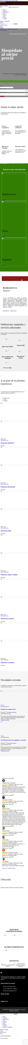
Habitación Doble (6, 531)
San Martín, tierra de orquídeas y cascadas (13, 740)
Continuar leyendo (5, 720)
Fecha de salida (3, 92)
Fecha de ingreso (3, 88)
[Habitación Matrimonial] (14, 447)
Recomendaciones (5, 706)
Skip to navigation (4, 0)
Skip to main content (13, 0)
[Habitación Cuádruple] (14, 623)
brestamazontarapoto (11, 712)
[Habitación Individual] (14, 403)
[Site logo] (4, 7)
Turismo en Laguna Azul (8, 709)
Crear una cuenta (4, 1038)
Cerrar (1, 1030)
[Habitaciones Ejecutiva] (14, 579)
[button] (14, 997)
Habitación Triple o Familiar (9, 574)
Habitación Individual (7, 443)
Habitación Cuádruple (7, 662)
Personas (2, 86)
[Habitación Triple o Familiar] (14, 535)
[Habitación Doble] (14, 491)
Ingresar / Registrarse (7, 1027)
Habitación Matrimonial (8, 487)
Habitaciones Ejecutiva (7, 618)
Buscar (2, 96)
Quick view (3, 439)
